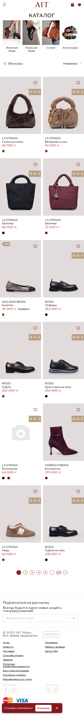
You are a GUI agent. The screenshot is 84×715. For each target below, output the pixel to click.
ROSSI (49, 302)
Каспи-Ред (51, 651)
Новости (8, 646)
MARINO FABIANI (56, 465)
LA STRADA (10, 138)
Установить (43, 708)
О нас (6, 642)
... (52, 572)
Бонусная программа (16, 670)
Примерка (51, 642)
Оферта (8, 659)
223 (59, 572)
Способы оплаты (13, 655)
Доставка (8, 651)
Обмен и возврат (55, 646)
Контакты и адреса (14, 674)
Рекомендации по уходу (17, 679)
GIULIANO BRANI (13, 302)
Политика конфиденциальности (16, 665)
